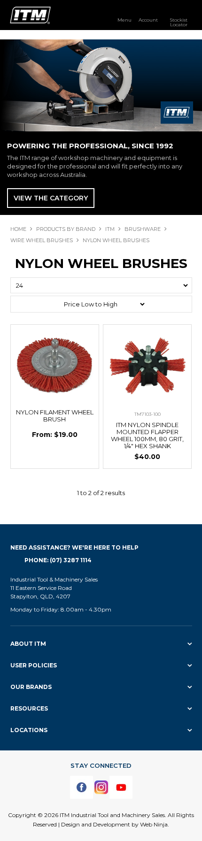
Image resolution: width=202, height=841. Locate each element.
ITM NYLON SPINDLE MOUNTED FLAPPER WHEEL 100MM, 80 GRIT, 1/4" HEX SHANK (147, 435)
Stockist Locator (178, 22)
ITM (110, 229)
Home (18, 229)
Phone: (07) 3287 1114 (58, 560)
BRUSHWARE (142, 229)
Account (148, 20)
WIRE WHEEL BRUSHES (41, 240)
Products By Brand (65, 229)
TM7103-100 (147, 414)
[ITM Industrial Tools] (30, 14)
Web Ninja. (154, 824)
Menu (124, 20)
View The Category (51, 198)
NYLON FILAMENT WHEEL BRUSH (54, 415)
